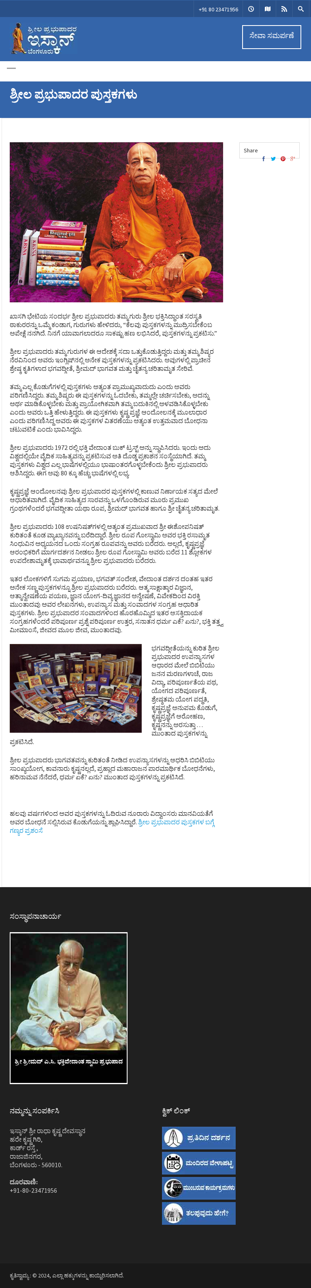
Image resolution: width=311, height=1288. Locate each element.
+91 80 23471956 (218, 9)
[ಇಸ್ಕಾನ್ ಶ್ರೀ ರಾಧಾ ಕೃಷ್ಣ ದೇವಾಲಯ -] (43, 52)
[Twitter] (273, 159)
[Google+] (292, 159)
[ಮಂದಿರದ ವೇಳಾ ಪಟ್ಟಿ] (251, 8)
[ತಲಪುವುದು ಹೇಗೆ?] (268, 8)
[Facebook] (263, 159)
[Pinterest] (283, 159)
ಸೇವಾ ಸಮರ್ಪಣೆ (271, 35)
